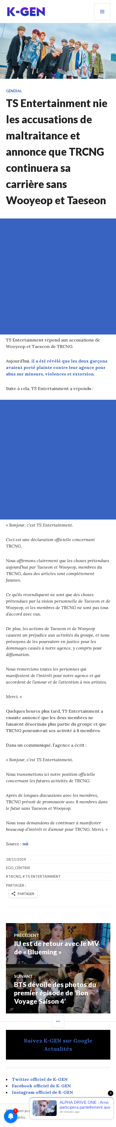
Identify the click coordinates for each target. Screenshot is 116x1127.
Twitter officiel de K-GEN (40, 1079)
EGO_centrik (18, 868)
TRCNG (14, 876)
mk (25, 843)
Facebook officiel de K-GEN (41, 1085)
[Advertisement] (58, 276)
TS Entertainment (43, 876)
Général (14, 91)
